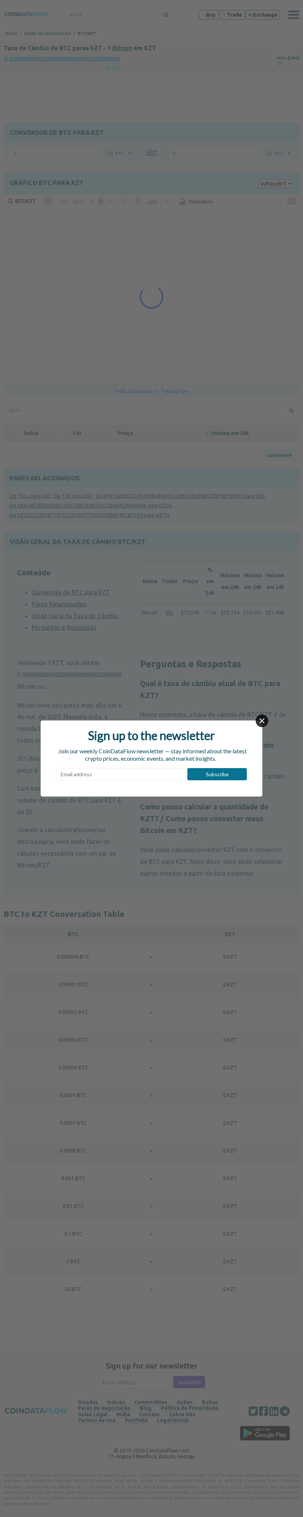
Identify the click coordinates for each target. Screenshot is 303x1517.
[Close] (262, 721)
